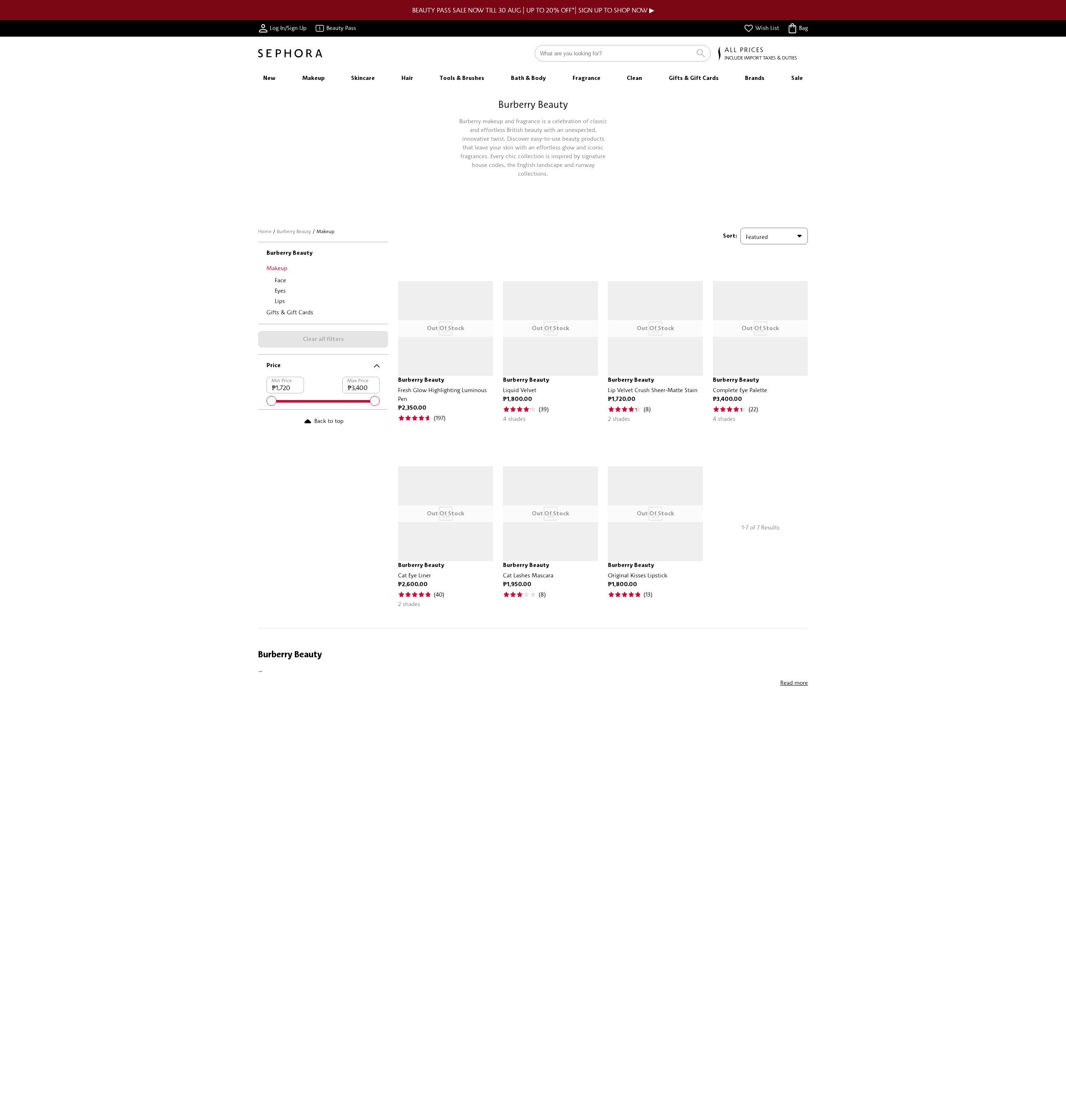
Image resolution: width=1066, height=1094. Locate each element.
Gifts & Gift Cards (289, 312)
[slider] (271, 401)
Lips (280, 300)
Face (280, 279)
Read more (794, 682)
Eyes (280, 290)
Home (264, 231)
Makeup (276, 267)
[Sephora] (290, 53)
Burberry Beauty (294, 231)
